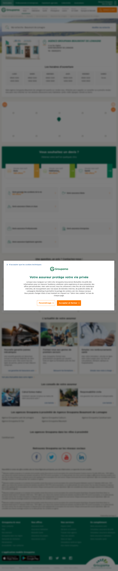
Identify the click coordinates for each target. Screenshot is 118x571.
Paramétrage (45, 303)
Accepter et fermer (68, 303)
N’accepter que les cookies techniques (25, 264)
